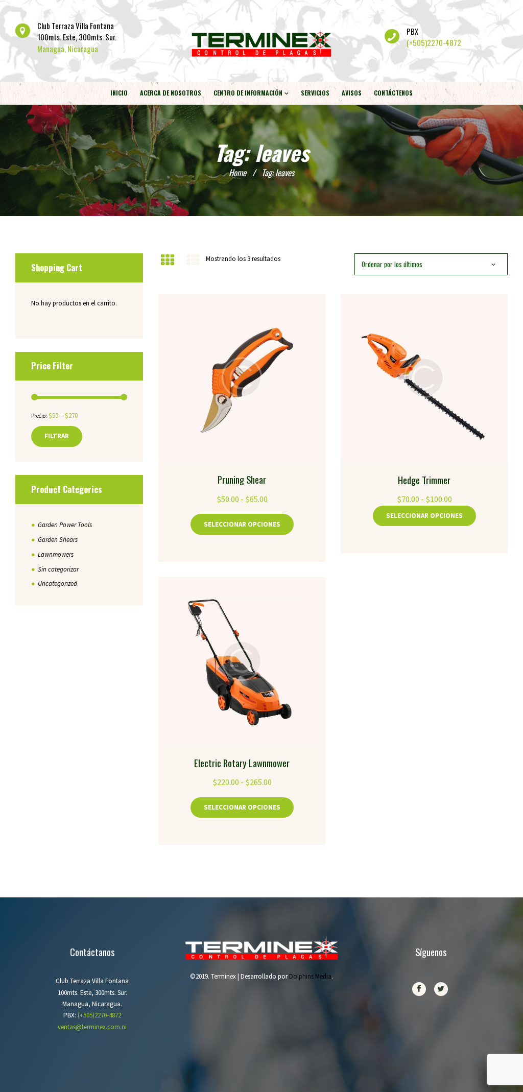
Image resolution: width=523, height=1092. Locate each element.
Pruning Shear (242, 479)
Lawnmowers (56, 554)
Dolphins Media (310, 976)
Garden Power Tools (65, 524)
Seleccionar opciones (242, 524)
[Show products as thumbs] (167, 260)
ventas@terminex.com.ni (92, 1027)
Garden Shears (58, 539)
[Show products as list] (192, 260)
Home (237, 172)
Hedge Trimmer (424, 480)
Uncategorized (57, 583)
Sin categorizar (58, 569)
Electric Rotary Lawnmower (242, 763)
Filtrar (56, 436)
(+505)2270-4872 (434, 42)
